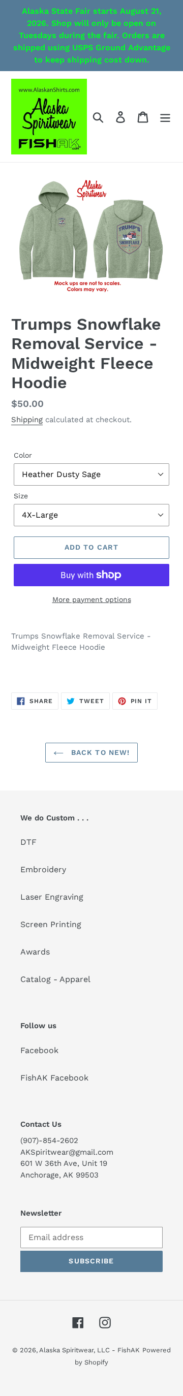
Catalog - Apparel (55, 979)
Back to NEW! (99, 752)
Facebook (39, 1050)
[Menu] (165, 116)
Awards (35, 952)
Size (21, 496)
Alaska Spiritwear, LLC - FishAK (89, 1350)
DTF (28, 842)
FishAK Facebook (54, 1078)
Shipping (27, 419)
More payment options (91, 599)
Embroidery (43, 869)
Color (23, 455)
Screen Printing (50, 924)
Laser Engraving (51, 897)
